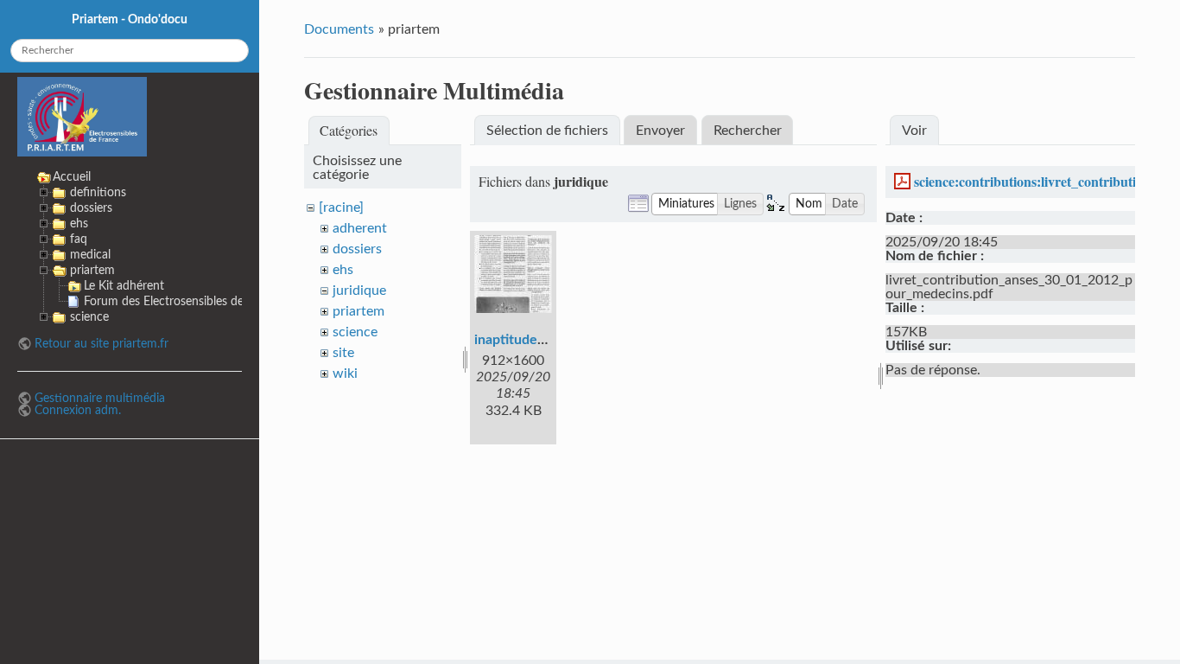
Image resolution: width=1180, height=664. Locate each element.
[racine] (341, 207)
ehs (343, 270)
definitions (98, 192)
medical (90, 254)
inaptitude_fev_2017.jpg (548, 340)
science (355, 332)
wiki (345, 373)
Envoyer (660, 130)
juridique (359, 290)
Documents (339, 29)
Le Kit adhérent (124, 285)
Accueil (72, 176)
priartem (358, 311)
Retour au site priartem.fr (101, 343)
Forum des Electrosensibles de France (183, 301)
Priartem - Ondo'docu (129, 19)
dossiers (357, 249)
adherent (360, 228)
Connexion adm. (78, 410)
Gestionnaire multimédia (100, 398)
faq (78, 239)
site (343, 353)
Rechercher (748, 130)
